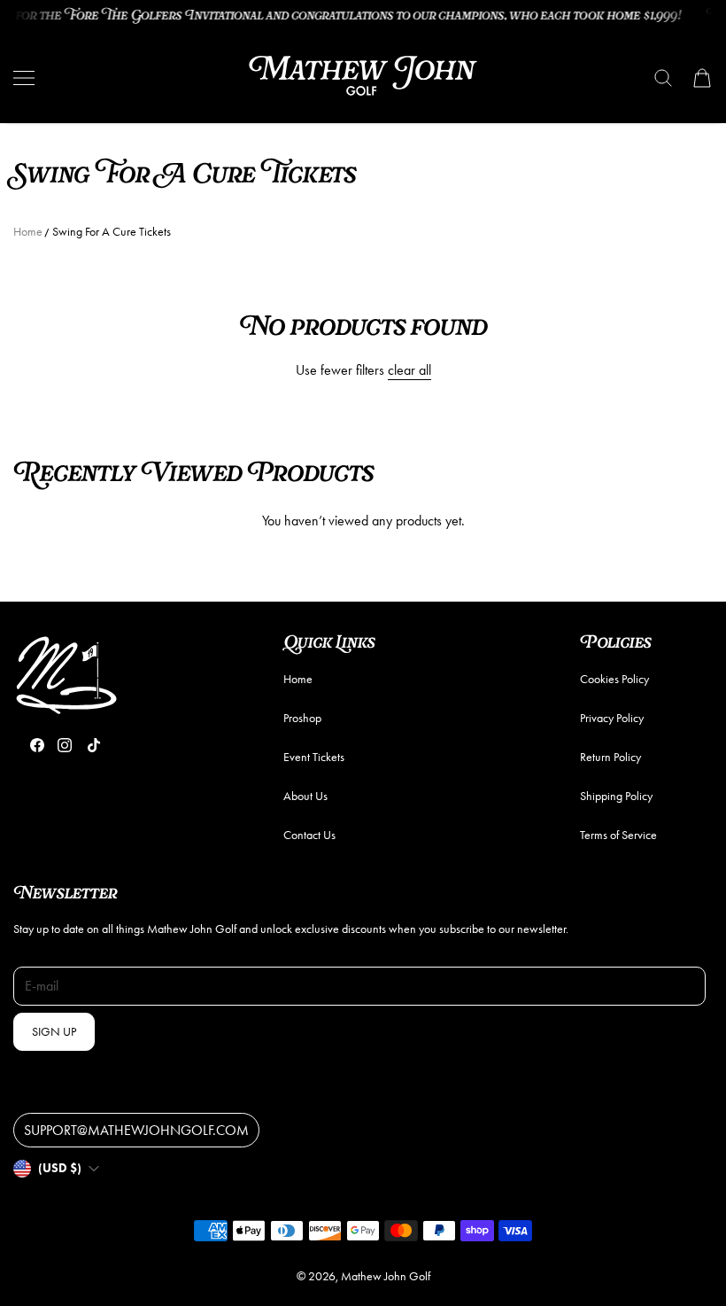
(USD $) (59, 1168)
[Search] (663, 78)
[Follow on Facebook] (37, 745)
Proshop (302, 718)
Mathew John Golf (385, 1276)
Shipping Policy (616, 796)
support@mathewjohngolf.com (136, 1130)
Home (27, 231)
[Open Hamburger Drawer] (24, 78)
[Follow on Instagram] (65, 745)
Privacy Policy (612, 718)
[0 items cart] (702, 78)
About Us (305, 796)
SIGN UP (54, 1031)
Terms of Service (618, 835)
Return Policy (610, 757)
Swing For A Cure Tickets (111, 231)
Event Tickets (313, 757)
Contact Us (309, 835)
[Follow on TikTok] (94, 745)
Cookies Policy (614, 679)
